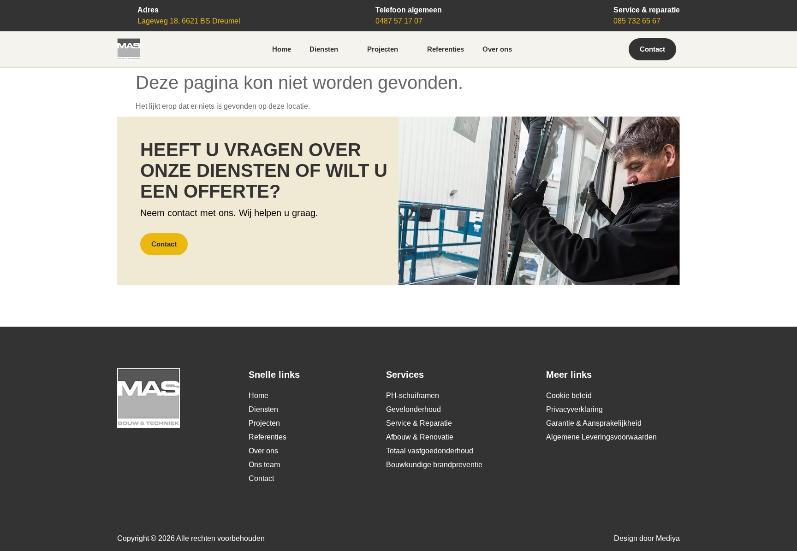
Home (281, 49)
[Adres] (124, 12)
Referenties (445, 49)
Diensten (323, 49)
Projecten (382, 49)
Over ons (497, 49)
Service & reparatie (646, 10)
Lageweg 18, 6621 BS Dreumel (188, 21)
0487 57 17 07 (398, 21)
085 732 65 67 (636, 21)
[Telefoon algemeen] (362, 12)
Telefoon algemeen (408, 10)
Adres (148, 10)
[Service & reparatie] (600, 12)
